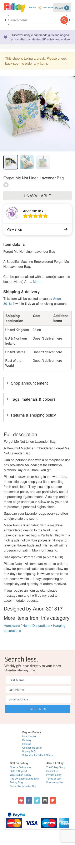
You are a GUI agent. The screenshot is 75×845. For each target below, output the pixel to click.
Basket (61, 8)
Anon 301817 (33, 211)
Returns (26, 744)
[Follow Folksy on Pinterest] (21, 800)
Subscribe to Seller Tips (23, 786)
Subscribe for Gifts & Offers (37, 755)
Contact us (52, 771)
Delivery (26, 740)
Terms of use (53, 778)
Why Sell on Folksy (20, 775)
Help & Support (18, 771)
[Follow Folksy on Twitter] (37, 800)
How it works (29, 736)
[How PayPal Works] (37, 831)
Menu (32, 7)
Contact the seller (32, 747)
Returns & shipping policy (33, 415)
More (36, 281)
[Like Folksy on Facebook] (29, 800)
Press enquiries (55, 782)
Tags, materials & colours (33, 399)
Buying (29, 751)
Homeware (12, 625)
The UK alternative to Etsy (24, 778)
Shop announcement (29, 383)
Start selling (48, 7)
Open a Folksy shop (21, 767)
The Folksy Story (55, 767)
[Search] (64, 20)
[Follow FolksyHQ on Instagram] (45, 800)
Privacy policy (53, 775)
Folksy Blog (16, 782)
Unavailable (37, 195)
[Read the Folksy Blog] (53, 800)
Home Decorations (36, 625)
